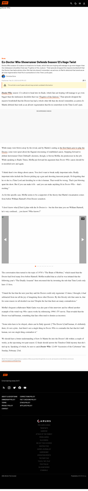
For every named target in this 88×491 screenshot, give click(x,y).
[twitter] (14, 387)
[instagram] (9, 387)
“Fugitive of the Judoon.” (49, 96)
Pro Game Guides (44, 425)
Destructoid (44, 446)
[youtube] (25, 387)
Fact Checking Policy (28, 399)
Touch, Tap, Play (44, 461)
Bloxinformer (44, 467)
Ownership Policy (8, 399)
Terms (4, 403)
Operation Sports (44, 455)
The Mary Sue (44, 458)
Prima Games (44, 437)
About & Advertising (9, 396)
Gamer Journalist (44, 449)
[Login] (84, 3)
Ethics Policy (25, 403)
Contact (5, 409)
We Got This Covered (44, 443)
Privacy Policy (7, 406)
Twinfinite (44, 428)
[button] (35, 266)
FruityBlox (44, 464)
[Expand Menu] (80, 3)
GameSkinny (44, 452)
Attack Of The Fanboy (44, 434)
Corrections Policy (27, 396)
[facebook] (19, 387)
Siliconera (44, 440)
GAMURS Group (82, 476)
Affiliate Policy (26, 406)
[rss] (4, 387)
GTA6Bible (44, 470)
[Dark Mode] (75, 3)
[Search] (71, 3)
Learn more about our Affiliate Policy (11, 360)
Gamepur (44, 431)
